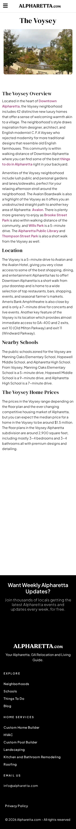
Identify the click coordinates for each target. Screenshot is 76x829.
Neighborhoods (16, 684)
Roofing (10, 764)
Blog (7, 706)
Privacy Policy (16, 806)
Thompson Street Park (20, 236)
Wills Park (36, 225)
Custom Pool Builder (20, 742)
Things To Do (14, 698)
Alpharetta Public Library (38, 230)
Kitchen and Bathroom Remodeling (32, 757)
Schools (10, 691)
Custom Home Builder (21, 727)
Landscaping (14, 749)
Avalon (37, 209)
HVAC (8, 735)
